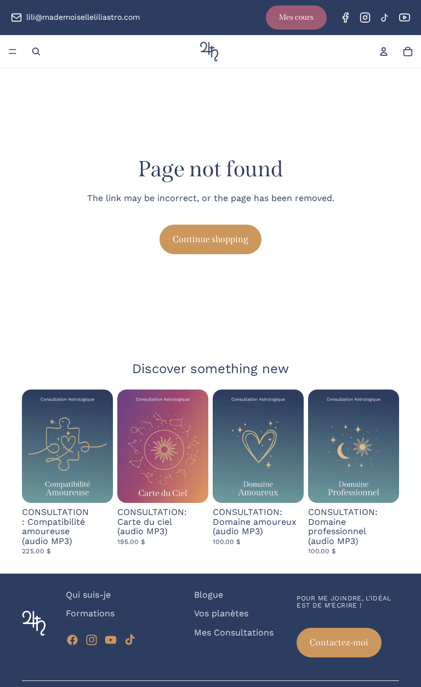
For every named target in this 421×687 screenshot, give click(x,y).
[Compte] (384, 51)
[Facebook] (345, 17)
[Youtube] (110, 639)
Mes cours (296, 17)
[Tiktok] (129, 639)
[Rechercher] (36, 51)
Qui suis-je (88, 594)
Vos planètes (221, 614)
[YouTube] (404, 17)
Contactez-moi (339, 642)
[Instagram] (365, 17)
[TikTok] (384, 17)
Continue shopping (210, 239)
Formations (90, 614)
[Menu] (12, 51)
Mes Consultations (234, 632)
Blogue (208, 594)
